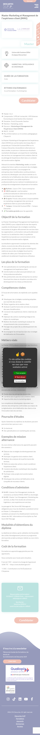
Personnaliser (20, 381)
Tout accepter (21, 373)
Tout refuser (20, 377)
